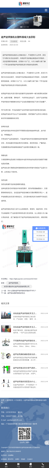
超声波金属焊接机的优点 (16, 293)
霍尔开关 (11, 459)
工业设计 (30, 459)
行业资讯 (14, 41)
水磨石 (17, 459)
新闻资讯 (10, 400)
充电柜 (23, 459)
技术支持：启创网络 (7, 455)
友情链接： (4, 459)
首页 (3, 400)
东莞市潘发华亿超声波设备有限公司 (16, 286)
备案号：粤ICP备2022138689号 (11, 451)
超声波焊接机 (13, 283)
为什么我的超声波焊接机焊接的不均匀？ (22, 291)
